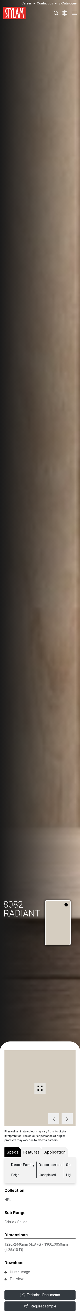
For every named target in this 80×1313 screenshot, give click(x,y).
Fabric (9, 1222)
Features (31, 1152)
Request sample (43, 1306)
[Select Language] (64, 13)
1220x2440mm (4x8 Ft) (22, 1244)
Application (55, 1152)
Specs (13, 1152)
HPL (7, 1200)
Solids (22, 1222)
